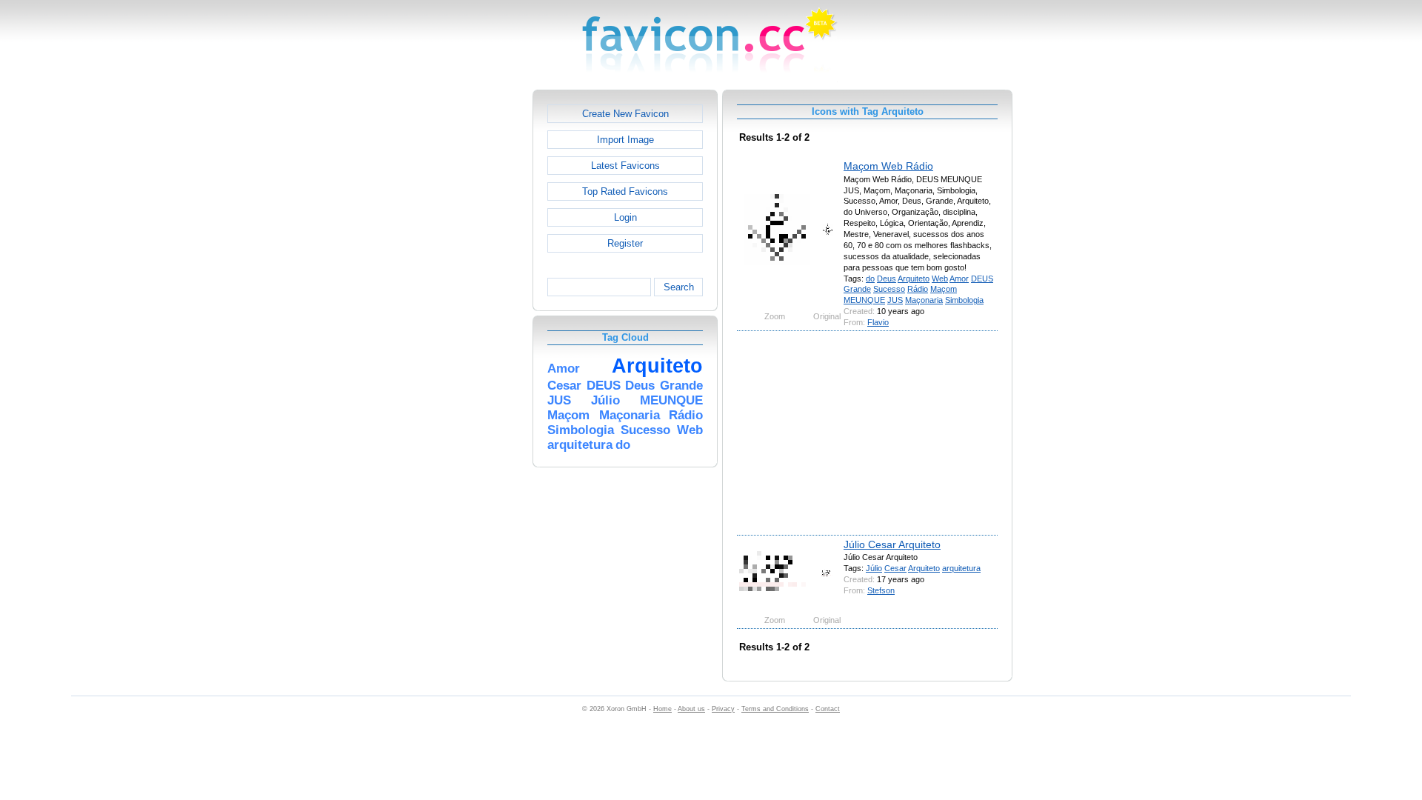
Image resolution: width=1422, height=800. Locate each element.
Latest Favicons (625, 165)
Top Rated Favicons (625, 191)
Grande (857, 288)
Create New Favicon (625, 113)
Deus (886, 278)
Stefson (881, 590)
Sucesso (889, 288)
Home (662, 709)
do (870, 278)
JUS (895, 300)
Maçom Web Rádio (888, 166)
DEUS (982, 278)
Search (679, 287)
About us (691, 709)
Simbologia (964, 300)
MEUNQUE (864, 300)
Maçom (943, 288)
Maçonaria (924, 300)
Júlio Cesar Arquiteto (892, 544)
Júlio (874, 568)
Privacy (723, 709)
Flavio (878, 322)
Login (625, 217)
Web (940, 278)
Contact (827, 709)
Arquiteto (913, 278)
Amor (959, 278)
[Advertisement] (469, 312)
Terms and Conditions (775, 709)
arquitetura (961, 568)
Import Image (625, 139)
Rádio (917, 288)
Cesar (895, 568)
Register (625, 243)
